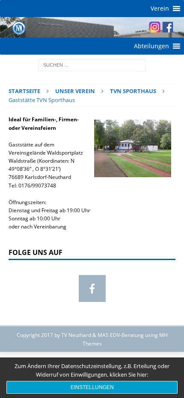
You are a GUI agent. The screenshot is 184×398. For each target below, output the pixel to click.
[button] (160, 8)
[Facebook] (92, 288)
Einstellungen (92, 387)
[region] (92, 27)
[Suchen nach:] (92, 64)
